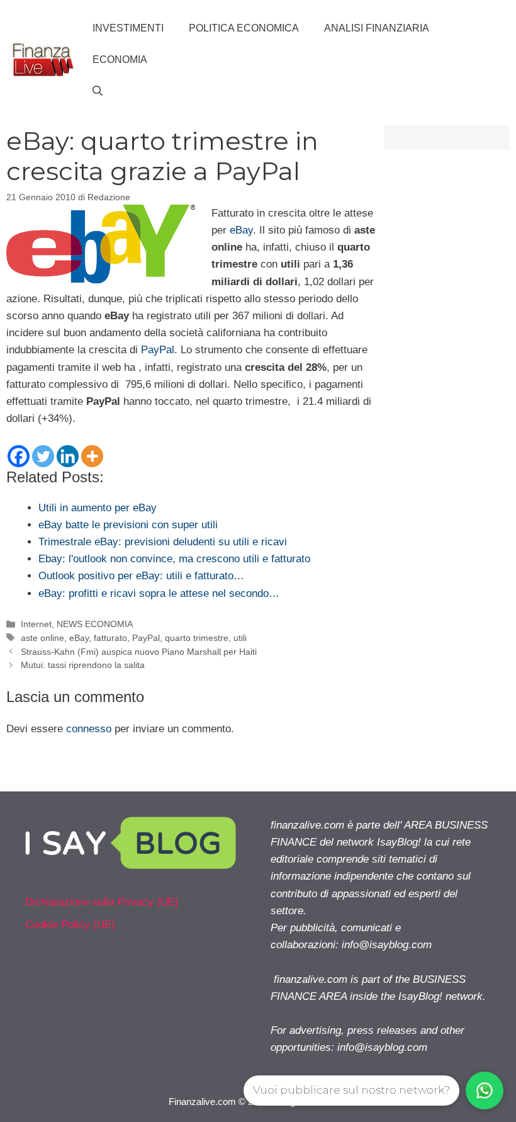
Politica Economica (244, 28)
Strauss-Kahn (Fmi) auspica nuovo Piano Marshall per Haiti (139, 652)
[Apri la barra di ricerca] (97, 91)
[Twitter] (43, 456)
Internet (36, 624)
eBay (241, 230)
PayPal (157, 350)
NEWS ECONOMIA (95, 624)
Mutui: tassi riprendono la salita (83, 665)
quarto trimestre (196, 638)
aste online (42, 638)
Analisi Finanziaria (376, 28)
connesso (88, 729)
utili (240, 638)
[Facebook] (19, 456)
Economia (120, 59)
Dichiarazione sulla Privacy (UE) (102, 902)
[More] (92, 456)
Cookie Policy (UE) (70, 925)
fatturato (110, 638)
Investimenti (128, 28)
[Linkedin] (68, 456)
